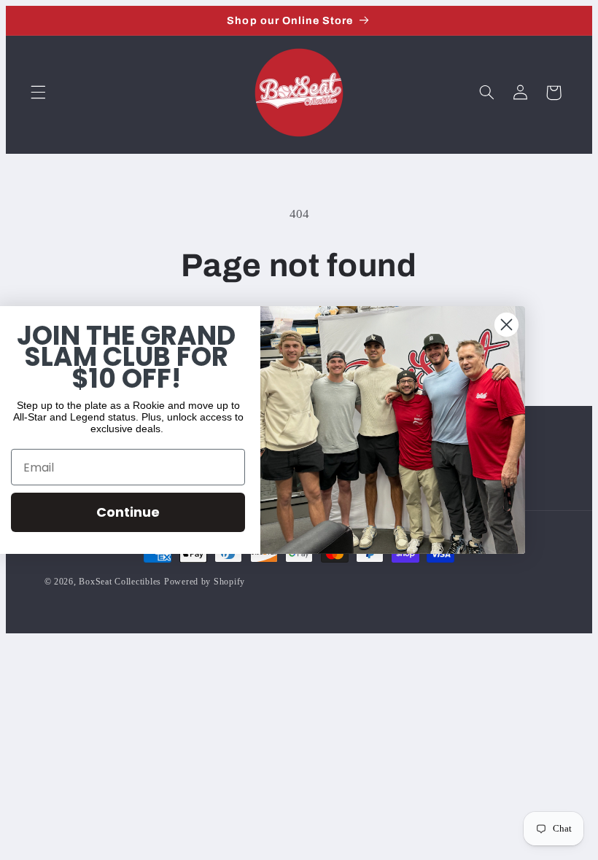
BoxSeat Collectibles (120, 581)
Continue (147, 512)
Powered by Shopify (204, 581)
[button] (38, 92)
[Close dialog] (525, 324)
